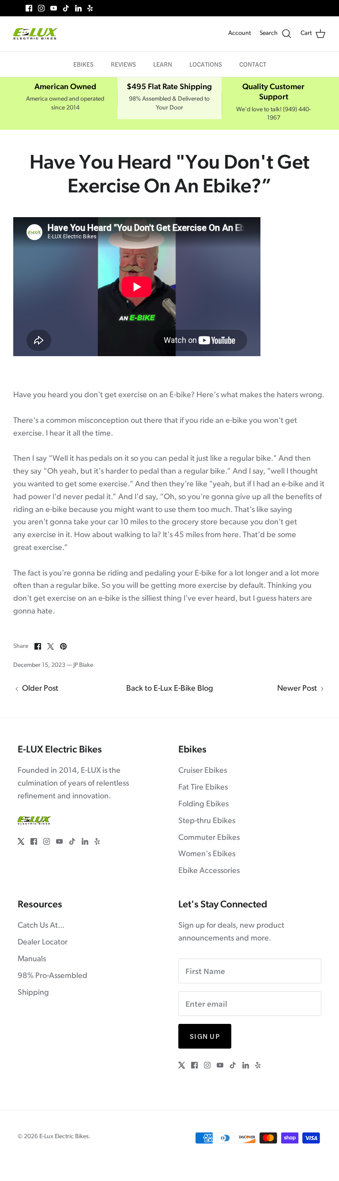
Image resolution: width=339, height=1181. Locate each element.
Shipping (33, 993)
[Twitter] (16, 8)
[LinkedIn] (78, 8)
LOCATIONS (205, 64)
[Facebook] (29, 8)
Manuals (32, 959)
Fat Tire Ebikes (203, 788)
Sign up (205, 1036)
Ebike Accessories (209, 871)
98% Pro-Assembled (52, 976)
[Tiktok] (66, 8)
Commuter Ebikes (209, 838)
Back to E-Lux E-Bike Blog (169, 689)
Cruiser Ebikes (202, 771)
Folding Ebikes (203, 805)
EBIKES (83, 64)
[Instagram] (41, 8)
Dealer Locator (43, 943)
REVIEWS (123, 64)
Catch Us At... (41, 926)
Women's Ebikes (206, 854)
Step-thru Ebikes (206, 821)
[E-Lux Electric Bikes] (35, 33)
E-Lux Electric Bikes (64, 1136)
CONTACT (252, 64)
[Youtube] (53, 8)
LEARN (162, 64)
